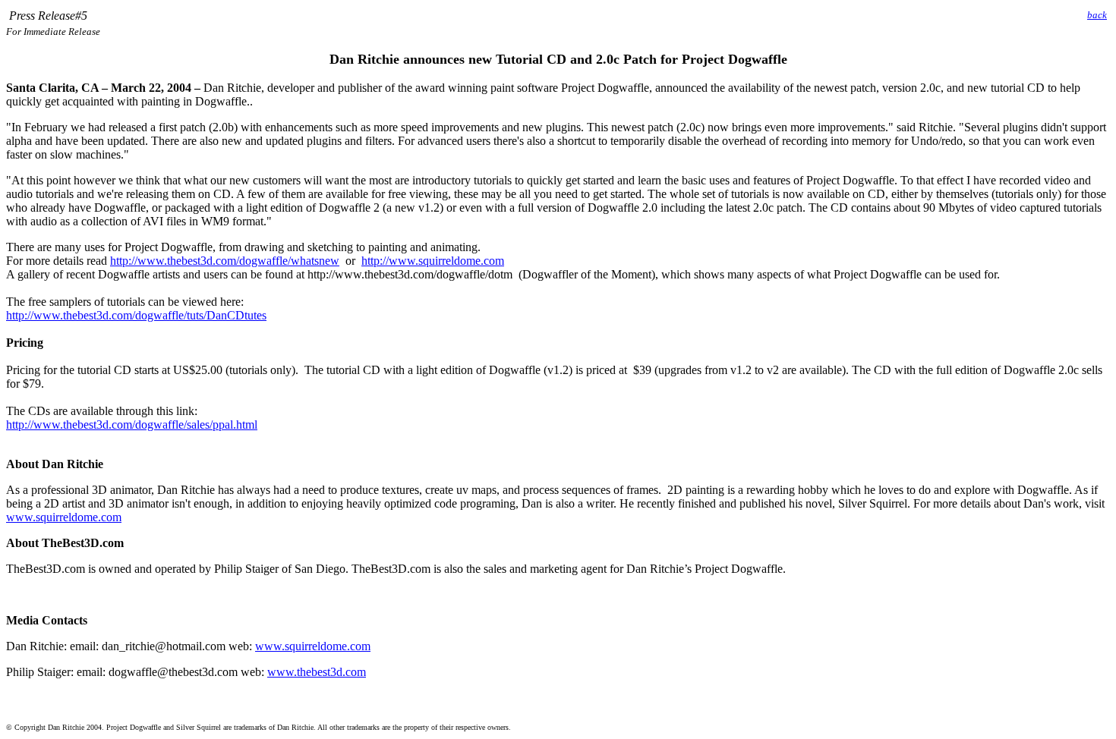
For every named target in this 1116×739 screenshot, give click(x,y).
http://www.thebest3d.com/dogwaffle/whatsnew (224, 260)
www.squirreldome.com (63, 517)
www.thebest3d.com (316, 671)
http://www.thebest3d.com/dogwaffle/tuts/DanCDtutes (136, 315)
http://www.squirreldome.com (432, 260)
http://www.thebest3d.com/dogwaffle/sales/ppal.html (131, 424)
